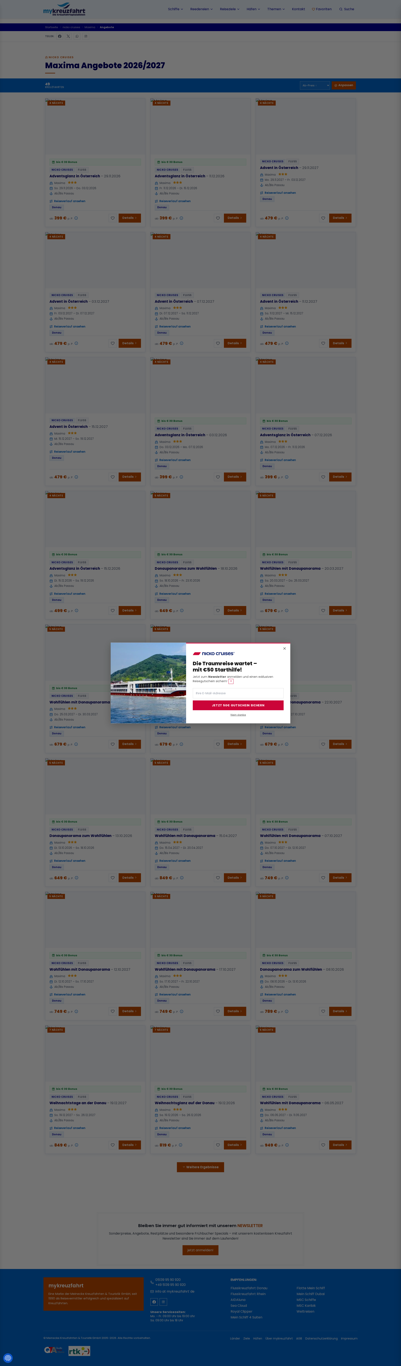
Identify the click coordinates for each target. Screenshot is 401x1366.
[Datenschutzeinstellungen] (8, 1358)
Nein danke (238, 715)
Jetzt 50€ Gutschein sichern (238, 705)
